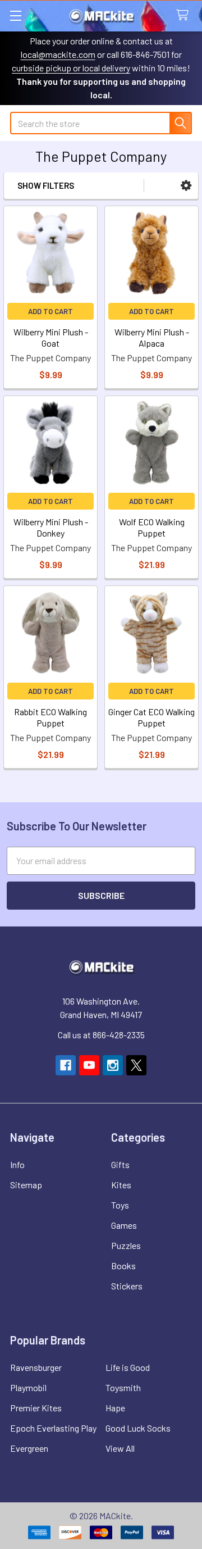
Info (17, 1164)
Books (123, 1265)
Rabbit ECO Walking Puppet (50, 717)
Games (124, 1225)
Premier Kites (36, 1407)
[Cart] (185, 15)
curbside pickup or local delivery (71, 67)
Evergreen (29, 1448)
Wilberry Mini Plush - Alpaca (151, 337)
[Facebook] (66, 1065)
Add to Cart (50, 311)
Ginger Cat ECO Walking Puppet (151, 717)
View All (120, 1448)
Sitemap (26, 1184)
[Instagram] (113, 1065)
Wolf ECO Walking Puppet (152, 527)
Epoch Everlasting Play (53, 1428)
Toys (120, 1205)
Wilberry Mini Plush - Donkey (50, 527)
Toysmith (123, 1387)
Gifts (120, 1164)
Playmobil (28, 1387)
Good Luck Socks (138, 1428)
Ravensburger (36, 1367)
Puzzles (126, 1245)
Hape (115, 1407)
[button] (186, 185)
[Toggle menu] (15, 15)
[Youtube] (89, 1065)
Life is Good (127, 1367)
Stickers (127, 1285)
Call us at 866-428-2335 (101, 1034)
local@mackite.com (58, 54)
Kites (121, 1184)
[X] (136, 1065)
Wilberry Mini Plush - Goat (50, 337)
